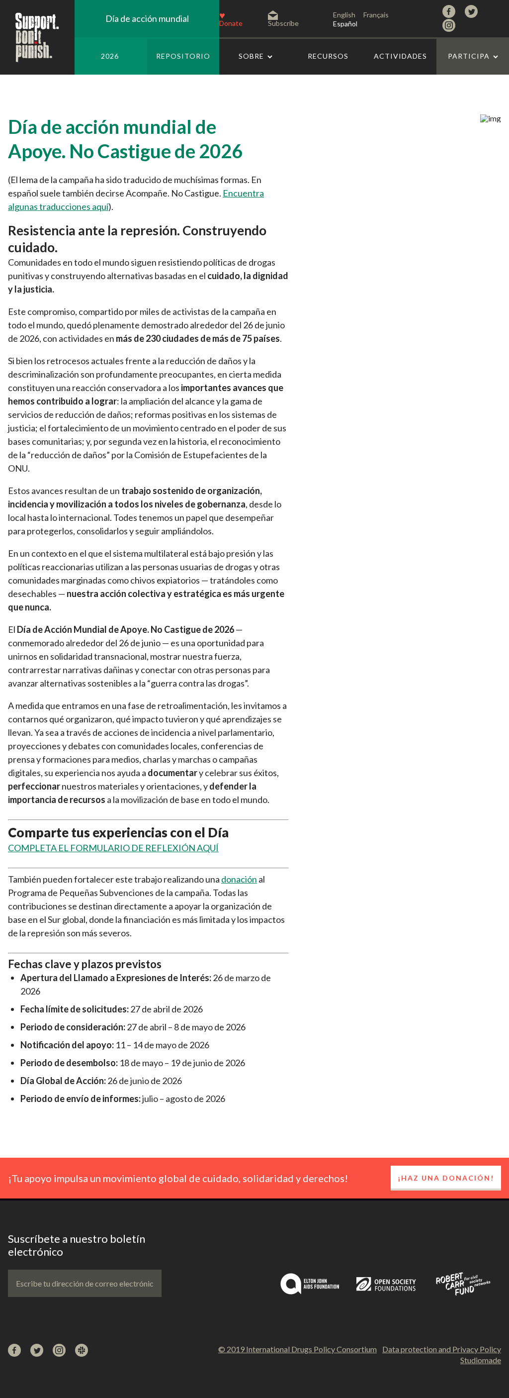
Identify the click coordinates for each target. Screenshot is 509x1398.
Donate (231, 23)
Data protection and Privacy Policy (441, 1349)
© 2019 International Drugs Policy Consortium (297, 1349)
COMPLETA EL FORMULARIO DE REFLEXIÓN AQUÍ (113, 847)
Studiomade (480, 1360)
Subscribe (283, 23)
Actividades (400, 56)
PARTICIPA (469, 56)
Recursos (328, 56)
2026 (110, 56)
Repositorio (183, 56)
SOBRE (251, 56)
